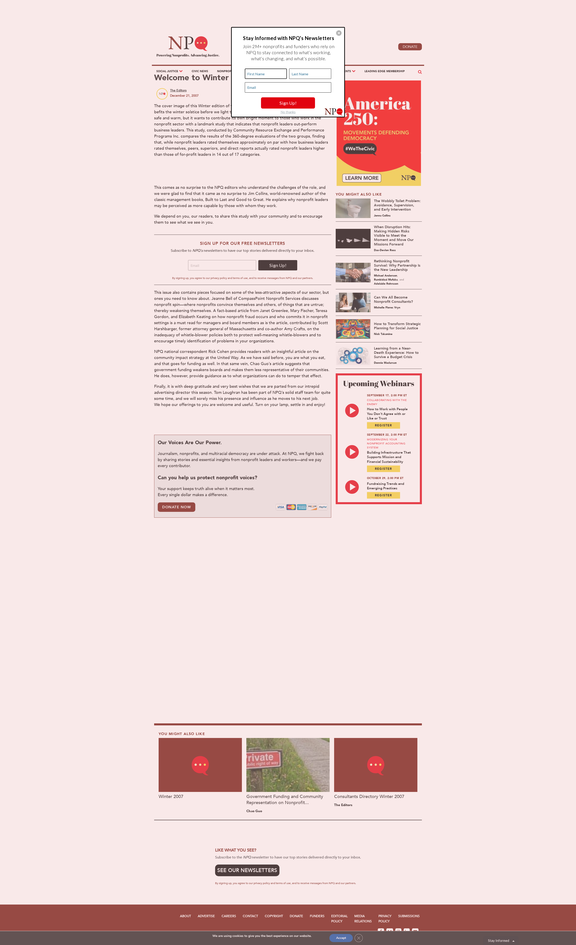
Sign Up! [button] (288, 103)
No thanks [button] (288, 112)
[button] (339, 33)
